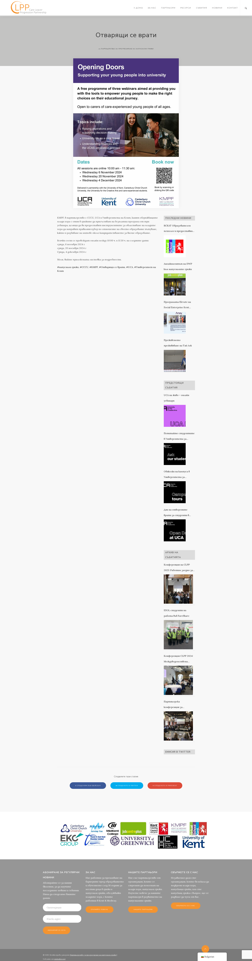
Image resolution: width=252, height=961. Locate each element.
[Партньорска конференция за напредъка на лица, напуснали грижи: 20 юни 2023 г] (178, 726)
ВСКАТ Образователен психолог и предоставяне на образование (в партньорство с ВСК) (179, 229)
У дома (138, 8)
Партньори (168, 8)
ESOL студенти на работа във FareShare (176, 613)
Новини (217, 8)
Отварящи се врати (113, 267)
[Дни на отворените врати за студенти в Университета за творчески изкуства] (175, 530)
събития (201, 8)
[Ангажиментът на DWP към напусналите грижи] (175, 284)
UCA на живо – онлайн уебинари (176, 398)
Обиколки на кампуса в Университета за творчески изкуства (177, 475)
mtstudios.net (59, 959)
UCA (130, 267)
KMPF (94, 267)
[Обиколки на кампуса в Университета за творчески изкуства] (175, 492)
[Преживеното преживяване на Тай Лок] (175, 361)
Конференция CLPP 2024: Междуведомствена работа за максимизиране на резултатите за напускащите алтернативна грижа (179, 659)
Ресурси (185, 8)
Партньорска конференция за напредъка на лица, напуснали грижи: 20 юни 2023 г (178, 705)
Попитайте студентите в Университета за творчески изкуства (179, 437)
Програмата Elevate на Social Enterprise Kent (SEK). (177, 305)
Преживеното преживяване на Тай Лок (178, 343)
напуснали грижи (69, 267)
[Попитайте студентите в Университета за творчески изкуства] (175, 454)
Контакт (232, 8)
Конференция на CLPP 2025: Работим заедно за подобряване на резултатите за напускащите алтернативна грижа (178, 568)
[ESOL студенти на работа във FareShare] (178, 634)
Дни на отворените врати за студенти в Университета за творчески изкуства (176, 513)
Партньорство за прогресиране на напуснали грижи (93, 955)
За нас (152, 8)
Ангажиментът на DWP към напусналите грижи (178, 266)
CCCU (85, 267)
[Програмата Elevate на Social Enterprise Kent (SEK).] (175, 323)
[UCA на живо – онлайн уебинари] (175, 416)
